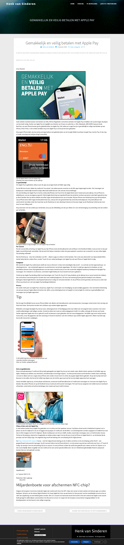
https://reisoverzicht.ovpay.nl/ (27, 441)
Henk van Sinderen (21, 3)
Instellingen (97, 542)
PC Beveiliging (92, 4)
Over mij (80, 4)
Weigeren (86, 542)
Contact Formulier (22, 538)
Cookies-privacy (22, 534)
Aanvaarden (74, 542)
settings (19, 543)
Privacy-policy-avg (22, 531)
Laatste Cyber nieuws (108, 4)
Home (72, 4)
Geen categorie (75, 47)
